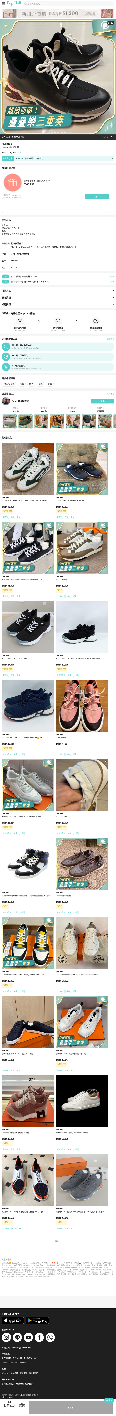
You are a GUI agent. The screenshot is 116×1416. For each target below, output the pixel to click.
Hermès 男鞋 (51, 1270)
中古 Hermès (28, 1274)
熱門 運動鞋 (82, 1274)
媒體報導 (29, 1384)
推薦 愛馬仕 (82, 1272)
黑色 (93, 1265)
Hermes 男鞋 (97, 1268)
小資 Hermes (96, 1270)
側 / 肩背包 (28, 1358)
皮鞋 (22, 384)
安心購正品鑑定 (8, 1384)
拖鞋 (41, 384)
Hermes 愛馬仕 (57, 1268)
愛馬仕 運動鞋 (14, 1270)
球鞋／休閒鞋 (23, 254)
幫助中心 (5, 1373)
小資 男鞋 (19, 1277)
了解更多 (110, 339)
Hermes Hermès (71, 1268)
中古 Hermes (7, 1272)
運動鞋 (99, 1265)
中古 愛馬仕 (71, 1272)
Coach (4, 1363)
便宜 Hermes (84, 1270)
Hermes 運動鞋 (84, 1268)
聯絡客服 (14, 1373)
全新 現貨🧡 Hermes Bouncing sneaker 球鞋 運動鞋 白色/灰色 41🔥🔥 (29, 1263)
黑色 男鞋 (46, 1268)
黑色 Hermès (25, 1268)
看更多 (58, 1241)
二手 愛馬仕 (29, 1272)
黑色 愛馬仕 (13, 1268)
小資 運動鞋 (72, 1274)
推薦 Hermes (18, 1272)
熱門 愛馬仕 (61, 1272)
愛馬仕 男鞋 (26, 1270)
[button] (16, 410)
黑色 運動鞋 (36, 1268)
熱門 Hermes (108, 1270)
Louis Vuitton (20, 1363)
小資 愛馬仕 (50, 1272)
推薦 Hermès (40, 1274)
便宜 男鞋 (10, 1277)
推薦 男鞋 (46, 1277)
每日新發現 (6, 1358)
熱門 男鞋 (28, 1277)
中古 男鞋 (37, 1277)
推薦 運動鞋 (103, 1274)
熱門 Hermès (17, 1274)
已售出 (71, 1407)
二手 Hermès (93, 1272)
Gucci (11, 1363)
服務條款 (23, 1373)
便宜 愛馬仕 (40, 1272)
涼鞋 (50, 384)
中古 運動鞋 (93, 1274)
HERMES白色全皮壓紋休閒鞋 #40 (18, 1265)
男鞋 (13, 254)
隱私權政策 (33, 1373)
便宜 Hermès (105, 1272)
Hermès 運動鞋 (38, 1270)
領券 (97, 196)
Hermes (72, 1265)
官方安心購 (17, 1358)
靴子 (31, 384)
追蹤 (103, 401)
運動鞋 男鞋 (61, 1270)
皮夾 (36, 1358)
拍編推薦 (20, 1384)
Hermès (14, 260)
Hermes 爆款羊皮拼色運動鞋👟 (69, 1263)
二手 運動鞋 (50, 1274)
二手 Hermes (73, 1270)
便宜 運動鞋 (61, 1274)
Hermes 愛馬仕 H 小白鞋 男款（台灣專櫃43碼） (51, 1265)
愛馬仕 (79, 1265)
